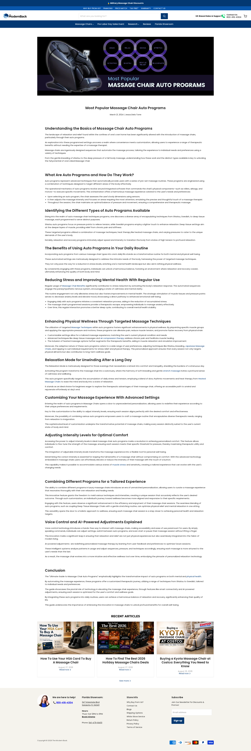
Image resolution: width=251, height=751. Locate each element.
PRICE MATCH (121, 8)
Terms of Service (134, 727)
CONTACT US (159, 8)
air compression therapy (112, 338)
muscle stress (119, 464)
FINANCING (108, 8)
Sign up (178, 720)
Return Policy (132, 720)
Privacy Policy (133, 723)
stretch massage (171, 370)
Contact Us (132, 705)
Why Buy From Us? (135, 702)
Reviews (147, 24)
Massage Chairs (84, 24)
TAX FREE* (134, 8)
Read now (64, 669)
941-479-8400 (95, 722)
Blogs (129, 709)
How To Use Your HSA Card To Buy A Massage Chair (65, 660)
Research (133, 24)
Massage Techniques (81, 327)
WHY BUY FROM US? (92, 8)
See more (124, 680)
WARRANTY (146, 8)
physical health (194, 576)
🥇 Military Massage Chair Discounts (125, 3)
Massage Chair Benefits (73, 285)
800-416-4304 (64, 702)
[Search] (164, 16)
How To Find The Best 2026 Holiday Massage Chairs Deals (125, 660)
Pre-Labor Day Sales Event (111, 24)
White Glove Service (136, 716)
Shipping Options (135, 713)
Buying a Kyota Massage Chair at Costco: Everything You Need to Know (185, 662)
